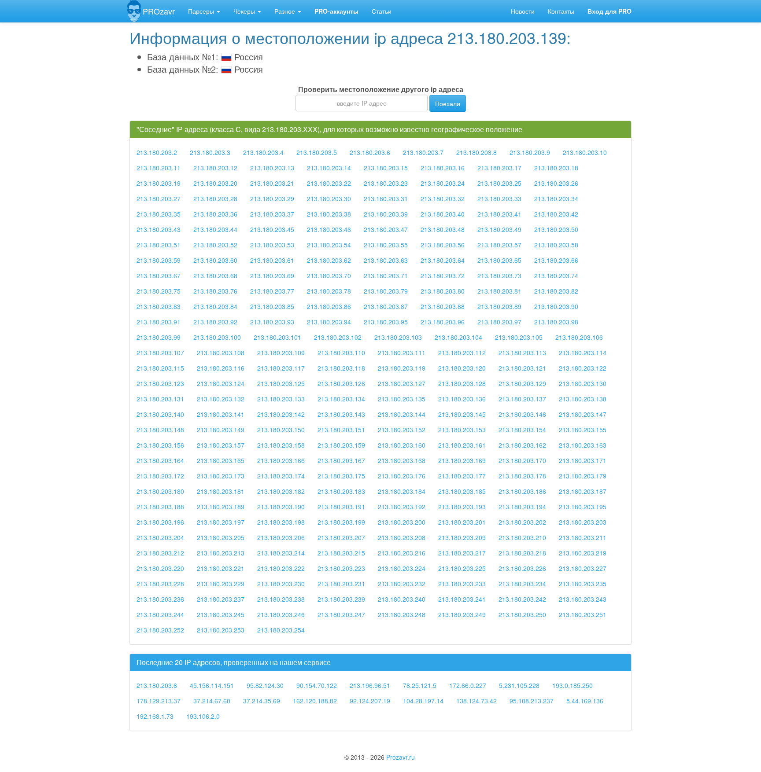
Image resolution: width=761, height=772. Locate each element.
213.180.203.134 (341, 398)
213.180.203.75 (159, 291)
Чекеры (245, 11)
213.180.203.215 (341, 552)
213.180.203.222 (281, 568)
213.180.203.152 (401, 429)
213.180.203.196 (160, 522)
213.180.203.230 (281, 583)
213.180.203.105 (519, 337)
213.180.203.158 (281, 445)
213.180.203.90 (556, 306)
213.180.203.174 (281, 475)
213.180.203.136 (462, 398)
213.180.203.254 (281, 629)
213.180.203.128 (462, 383)
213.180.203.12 (215, 167)
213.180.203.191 (341, 506)
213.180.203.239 (341, 599)
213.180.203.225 (462, 568)
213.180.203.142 (281, 414)
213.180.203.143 (341, 414)
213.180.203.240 (401, 599)
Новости (523, 11)
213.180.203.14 (329, 167)
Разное (285, 11)
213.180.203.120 (462, 368)
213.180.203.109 (281, 352)
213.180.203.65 (499, 260)
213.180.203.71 (386, 275)
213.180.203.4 (263, 152)
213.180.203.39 (386, 214)
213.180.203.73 (499, 275)
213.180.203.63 (386, 260)
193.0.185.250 (572, 685)
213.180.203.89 (499, 306)
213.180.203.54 (329, 244)
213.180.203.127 (401, 383)
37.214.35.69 (261, 700)
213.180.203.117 (281, 368)
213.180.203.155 (582, 429)
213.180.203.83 (159, 306)
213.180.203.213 (220, 552)
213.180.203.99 (159, 337)
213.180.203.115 (160, 368)
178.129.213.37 (159, 700)
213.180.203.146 (522, 414)
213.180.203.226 (522, 568)
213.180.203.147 (582, 414)
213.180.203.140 (160, 414)
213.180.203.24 (443, 183)
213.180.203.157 (220, 445)
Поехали (447, 103)
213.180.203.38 (329, 214)
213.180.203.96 (443, 321)
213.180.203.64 (443, 260)
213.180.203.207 (341, 537)
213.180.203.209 (462, 537)
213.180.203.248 (401, 614)
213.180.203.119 (401, 368)
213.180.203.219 (582, 552)
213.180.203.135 (401, 398)
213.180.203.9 (530, 152)
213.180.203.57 (499, 244)
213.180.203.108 (220, 352)
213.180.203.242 (522, 599)
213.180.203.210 (522, 537)
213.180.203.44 (215, 229)
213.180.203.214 (281, 552)
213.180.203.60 (215, 260)
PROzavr (159, 11)
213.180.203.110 (341, 352)
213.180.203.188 (160, 506)
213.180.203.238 (281, 599)
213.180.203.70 (329, 275)
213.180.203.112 (462, 352)
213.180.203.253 (220, 629)
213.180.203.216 (401, 552)
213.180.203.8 (476, 152)
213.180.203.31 (386, 198)
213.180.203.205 (220, 537)
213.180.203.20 (215, 183)
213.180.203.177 (462, 475)
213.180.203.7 (423, 152)
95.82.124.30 (265, 685)
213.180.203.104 (458, 337)
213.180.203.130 (582, 383)
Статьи (382, 11)
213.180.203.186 (522, 491)
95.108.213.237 (532, 700)
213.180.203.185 (462, 491)
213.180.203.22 (329, 183)
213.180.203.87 (386, 306)
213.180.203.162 (522, 445)
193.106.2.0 (203, 716)
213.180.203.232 (401, 583)
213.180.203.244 (160, 614)
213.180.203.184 (401, 491)
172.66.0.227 (467, 685)
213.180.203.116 (220, 368)
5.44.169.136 (584, 700)
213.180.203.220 (160, 568)
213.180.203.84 (215, 306)
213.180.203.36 (215, 214)
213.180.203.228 (160, 583)
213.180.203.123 (160, 383)
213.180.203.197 (220, 522)
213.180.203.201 (462, 522)
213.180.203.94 (329, 321)
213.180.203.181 (220, 491)
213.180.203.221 (220, 568)
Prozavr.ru (400, 757)
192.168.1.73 (155, 716)
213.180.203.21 (272, 183)
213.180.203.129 (522, 383)
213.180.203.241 (462, 599)
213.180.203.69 (272, 275)
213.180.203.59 (159, 260)
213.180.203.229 (220, 583)
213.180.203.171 (582, 460)
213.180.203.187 (582, 491)
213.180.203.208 (401, 537)
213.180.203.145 (462, 414)
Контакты (561, 11)
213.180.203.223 (341, 568)
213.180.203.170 (522, 460)
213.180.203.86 (329, 306)
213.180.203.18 (556, 167)
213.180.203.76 (215, 291)
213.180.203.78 (329, 291)
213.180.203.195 (582, 506)
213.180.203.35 (159, 214)
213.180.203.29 (272, 198)
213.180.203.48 (443, 229)
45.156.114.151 (212, 685)
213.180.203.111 (401, 352)
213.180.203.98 (556, 321)
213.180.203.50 (556, 229)
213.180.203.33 (499, 198)
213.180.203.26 (556, 183)
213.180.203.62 (329, 260)
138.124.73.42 (476, 700)
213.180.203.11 (159, 167)
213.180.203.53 (272, 244)
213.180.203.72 (443, 275)
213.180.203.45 (272, 229)
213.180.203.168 (401, 460)
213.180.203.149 (220, 429)
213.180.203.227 (582, 568)
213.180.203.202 (522, 522)
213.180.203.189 (220, 506)
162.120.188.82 (315, 700)
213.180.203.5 (316, 152)
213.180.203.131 (160, 398)
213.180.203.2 (157, 152)
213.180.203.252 (160, 629)
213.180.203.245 (220, 614)
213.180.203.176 (401, 475)
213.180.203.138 (582, 398)
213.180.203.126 (341, 383)
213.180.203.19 (159, 183)
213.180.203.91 (159, 321)
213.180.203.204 (160, 537)
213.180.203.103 (398, 337)
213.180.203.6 (370, 152)
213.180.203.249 (462, 614)
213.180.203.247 (341, 614)
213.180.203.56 (443, 244)
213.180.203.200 (401, 522)
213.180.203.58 (556, 244)
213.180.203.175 (341, 475)
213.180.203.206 (281, 537)
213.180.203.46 (329, 229)
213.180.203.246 (281, 614)
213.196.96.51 (370, 685)
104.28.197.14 (423, 700)
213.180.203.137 (522, 398)
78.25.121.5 (419, 685)
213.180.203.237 (220, 599)
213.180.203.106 (579, 337)
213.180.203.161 (462, 445)
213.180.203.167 (341, 460)
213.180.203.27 (159, 198)
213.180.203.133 (281, 398)
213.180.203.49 (499, 229)
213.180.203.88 (443, 306)
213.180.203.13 (272, 167)
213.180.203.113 (522, 352)
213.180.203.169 (462, 460)
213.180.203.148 (160, 429)
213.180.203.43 (159, 229)
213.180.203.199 (341, 522)
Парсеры (202, 11)
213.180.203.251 (582, 614)
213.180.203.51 (159, 244)
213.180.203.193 (462, 506)
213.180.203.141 (220, 414)
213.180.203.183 (341, 491)
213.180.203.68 (215, 275)
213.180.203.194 (522, 506)
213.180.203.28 (215, 198)
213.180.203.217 (462, 552)
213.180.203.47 (386, 229)
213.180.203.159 (341, 445)
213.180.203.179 (582, 475)
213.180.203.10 (585, 152)
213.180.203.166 (281, 460)
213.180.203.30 (329, 198)
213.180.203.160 (401, 445)
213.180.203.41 (499, 214)
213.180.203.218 (522, 552)
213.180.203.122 (582, 368)
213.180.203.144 (401, 414)
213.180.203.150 (281, 429)
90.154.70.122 (316, 685)
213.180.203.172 (160, 475)
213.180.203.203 (582, 522)
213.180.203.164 (160, 460)
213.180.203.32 (443, 198)
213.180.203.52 (215, 244)
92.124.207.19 (370, 700)
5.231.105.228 (519, 685)
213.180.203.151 (341, 429)
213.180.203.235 (582, 583)
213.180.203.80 (443, 291)
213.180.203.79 (386, 291)
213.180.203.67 (159, 275)
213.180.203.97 (499, 321)
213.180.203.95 (386, 321)
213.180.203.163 (582, 445)
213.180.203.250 (522, 614)
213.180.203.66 (556, 260)
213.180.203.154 (522, 429)
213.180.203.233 (462, 583)
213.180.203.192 (401, 506)
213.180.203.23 (386, 183)
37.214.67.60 (211, 700)
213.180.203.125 (281, 383)
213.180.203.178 (522, 475)
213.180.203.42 (556, 214)
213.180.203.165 (220, 460)
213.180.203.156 (160, 445)
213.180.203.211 (582, 537)
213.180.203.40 (443, 214)
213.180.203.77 (272, 291)
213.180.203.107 (160, 352)
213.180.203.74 (556, 275)
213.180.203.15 (386, 167)
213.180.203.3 (210, 152)
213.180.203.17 (499, 167)
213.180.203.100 (217, 337)
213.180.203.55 (386, 244)
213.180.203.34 (556, 198)
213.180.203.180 (160, 491)
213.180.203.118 (341, 368)
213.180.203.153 (462, 429)
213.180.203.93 (272, 321)
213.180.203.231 (341, 583)
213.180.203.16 (443, 167)
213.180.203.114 (582, 352)
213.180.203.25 (499, 183)
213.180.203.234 (522, 583)
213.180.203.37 (272, 214)
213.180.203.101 (277, 337)
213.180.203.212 (160, 552)
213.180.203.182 (281, 491)
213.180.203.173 (220, 475)
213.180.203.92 (215, 321)
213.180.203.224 (401, 568)
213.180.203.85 (272, 306)
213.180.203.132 (220, 398)
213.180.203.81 (499, 291)
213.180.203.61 (272, 260)
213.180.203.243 (582, 599)
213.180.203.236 (160, 599)
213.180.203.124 (220, 383)
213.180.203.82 (556, 291)
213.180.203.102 (338, 337)
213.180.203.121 (522, 368)
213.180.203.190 (281, 506)
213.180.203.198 (281, 522)
